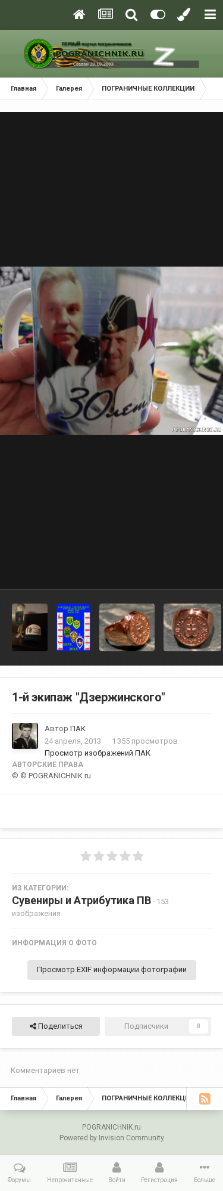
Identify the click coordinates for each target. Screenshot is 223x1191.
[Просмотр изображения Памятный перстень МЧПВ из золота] (127, 627)
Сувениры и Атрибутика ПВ (81, 900)
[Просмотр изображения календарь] (73, 627)
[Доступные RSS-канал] (204, 1098)
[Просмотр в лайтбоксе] (111, 350)
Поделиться (59, 1026)
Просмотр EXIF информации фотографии (112, 969)
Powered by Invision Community (111, 1138)
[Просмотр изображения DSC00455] (30, 627)
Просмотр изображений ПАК (97, 752)
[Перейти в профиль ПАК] (25, 736)
